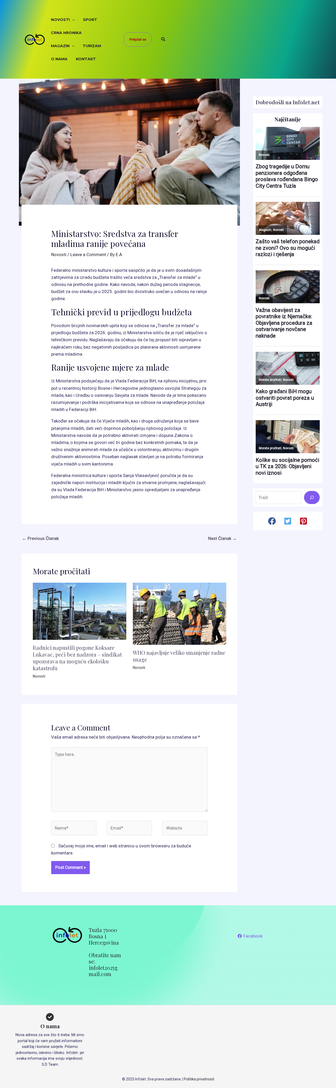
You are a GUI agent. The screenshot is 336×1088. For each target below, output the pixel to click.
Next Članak (222, 538)
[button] (72, 20)
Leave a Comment (88, 254)
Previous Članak (40, 538)
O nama (59, 59)
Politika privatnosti (199, 1079)
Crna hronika (66, 32)
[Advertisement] (239, 39)
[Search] (312, 497)
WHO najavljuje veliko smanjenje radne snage (179, 656)
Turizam (92, 46)
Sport (90, 19)
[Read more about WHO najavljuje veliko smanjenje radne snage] (179, 613)
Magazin (60, 46)
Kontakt (86, 59)
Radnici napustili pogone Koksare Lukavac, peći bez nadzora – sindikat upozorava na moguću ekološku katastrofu (77, 658)
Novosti (60, 19)
